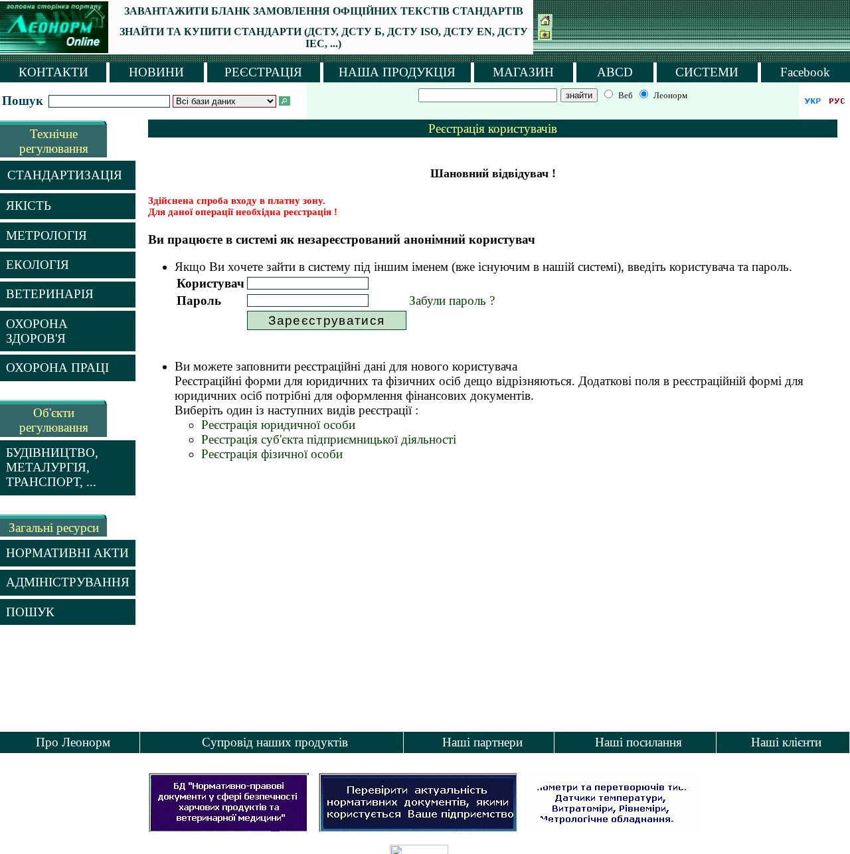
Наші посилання (638, 742)
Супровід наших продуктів (275, 742)
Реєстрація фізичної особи (272, 454)
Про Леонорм (73, 742)
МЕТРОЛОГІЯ (46, 235)
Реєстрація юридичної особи (278, 425)
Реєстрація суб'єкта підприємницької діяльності (328, 439)
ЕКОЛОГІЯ (37, 265)
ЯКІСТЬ (28, 206)
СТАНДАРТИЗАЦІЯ (64, 175)
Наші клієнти (786, 742)
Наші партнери (482, 742)
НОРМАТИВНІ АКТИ (67, 553)
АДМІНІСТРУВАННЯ (67, 582)
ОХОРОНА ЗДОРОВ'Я (37, 331)
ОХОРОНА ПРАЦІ (57, 368)
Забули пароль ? (452, 300)
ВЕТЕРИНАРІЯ (50, 294)
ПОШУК (30, 612)
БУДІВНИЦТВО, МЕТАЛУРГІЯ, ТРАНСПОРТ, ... (52, 467)
